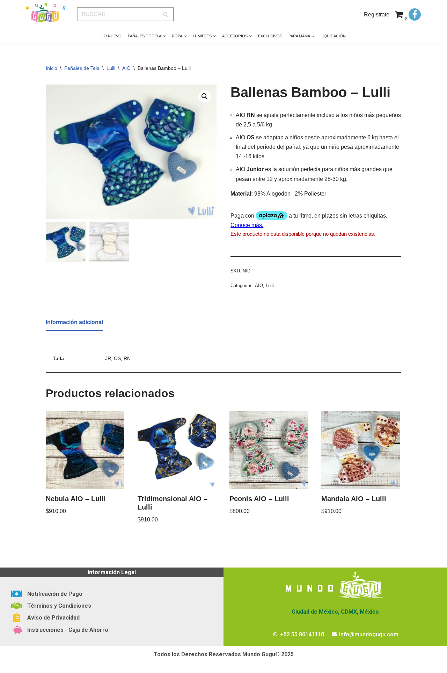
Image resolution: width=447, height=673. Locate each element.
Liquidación (333, 36)
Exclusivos (270, 36)
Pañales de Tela (82, 68)
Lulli (111, 68)
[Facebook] (415, 14)
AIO (126, 68)
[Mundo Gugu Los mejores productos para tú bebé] (45, 13)
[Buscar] (166, 14)
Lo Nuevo (112, 36)
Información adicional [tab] (74, 322)
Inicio (51, 68)
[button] (164, 36)
